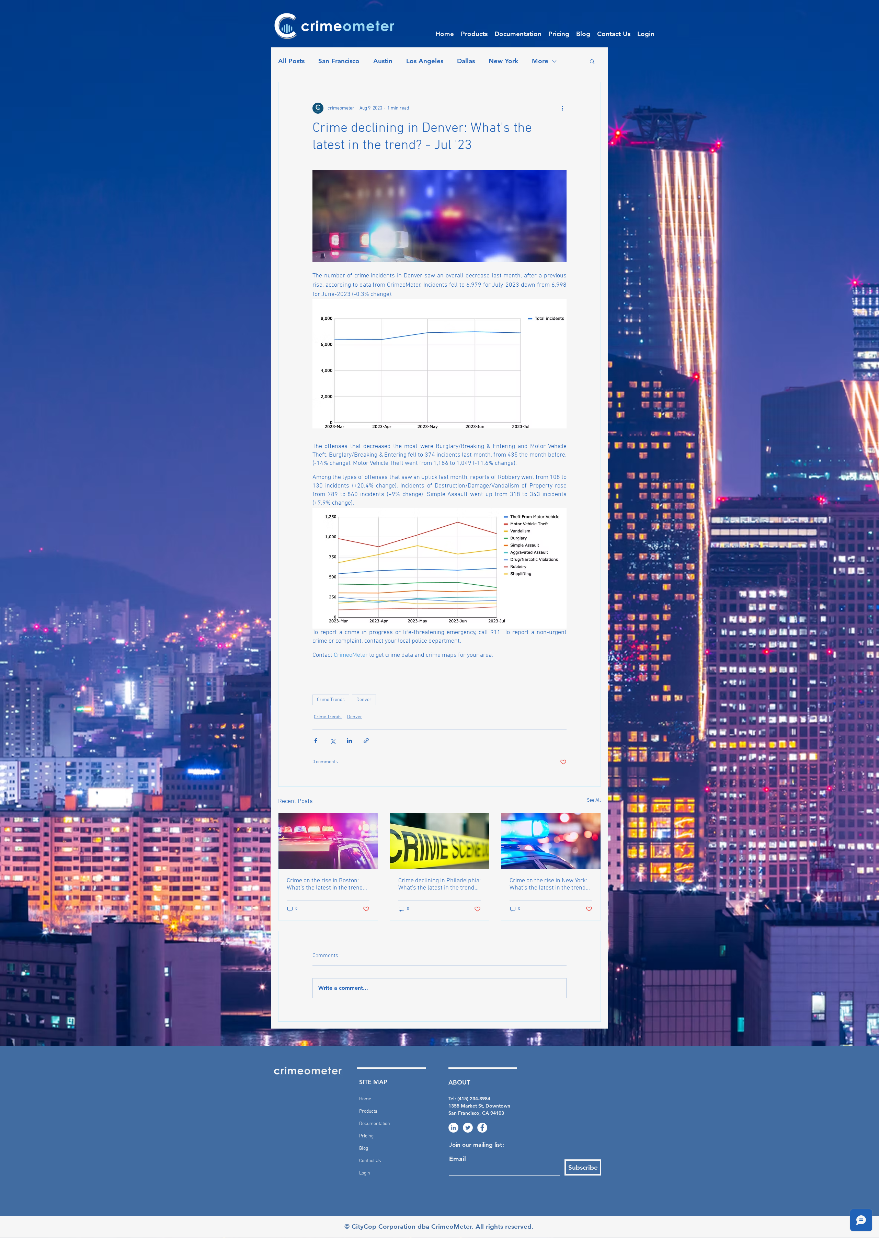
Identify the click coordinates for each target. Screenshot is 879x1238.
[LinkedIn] (453, 1128)
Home (365, 1099)
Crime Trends (331, 700)
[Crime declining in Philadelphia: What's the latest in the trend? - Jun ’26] (439, 841)
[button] (474, 34)
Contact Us (370, 1161)
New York (503, 61)
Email (457, 1159)
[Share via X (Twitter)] (332, 740)
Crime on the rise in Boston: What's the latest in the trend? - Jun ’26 (326, 884)
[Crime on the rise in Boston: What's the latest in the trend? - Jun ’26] (328, 841)
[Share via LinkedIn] (349, 740)
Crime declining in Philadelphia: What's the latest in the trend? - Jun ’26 (439, 884)
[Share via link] (366, 740)
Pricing (366, 1136)
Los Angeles (424, 61)
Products (368, 1111)
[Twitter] (468, 1128)
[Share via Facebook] (315, 740)
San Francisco (338, 61)
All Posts (291, 61)
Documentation (374, 1124)
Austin (382, 61)
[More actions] (562, 108)
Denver (364, 700)
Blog (363, 1148)
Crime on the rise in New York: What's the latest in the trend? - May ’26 (549, 884)
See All (594, 800)
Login (364, 1173)
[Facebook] (482, 1128)
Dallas (466, 61)
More (540, 61)
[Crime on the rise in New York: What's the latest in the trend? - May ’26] (551, 841)
